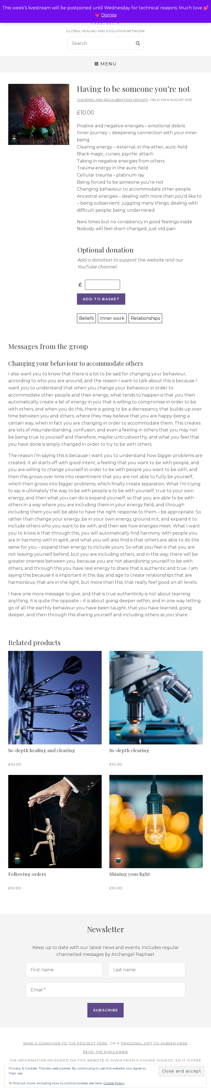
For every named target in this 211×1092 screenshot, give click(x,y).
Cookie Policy (113, 1083)
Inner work (112, 318)
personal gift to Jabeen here (154, 1043)
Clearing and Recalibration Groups (112, 100)
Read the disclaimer (105, 1052)
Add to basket (101, 299)
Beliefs (86, 318)
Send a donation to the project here (65, 1043)
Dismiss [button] (108, 15)
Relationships (145, 318)
